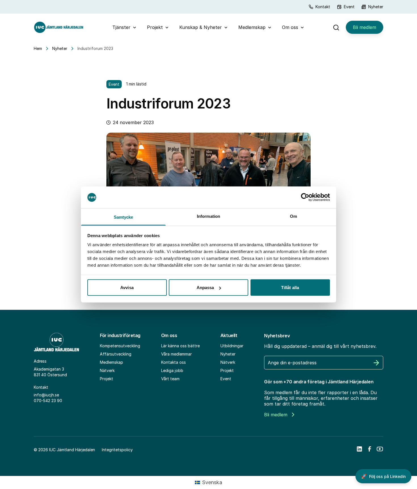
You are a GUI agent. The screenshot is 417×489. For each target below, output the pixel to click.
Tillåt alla (290, 287)
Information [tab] (208, 216)
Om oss (290, 27)
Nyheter (375, 6)
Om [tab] (293, 216)
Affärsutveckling (115, 354)
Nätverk (107, 370)
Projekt (155, 27)
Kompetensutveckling (120, 345)
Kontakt (322, 6)
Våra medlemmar (176, 354)
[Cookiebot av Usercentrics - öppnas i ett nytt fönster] (305, 197)
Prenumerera (376, 362)
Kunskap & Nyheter (200, 27)
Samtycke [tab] (123, 216)
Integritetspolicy (117, 449)
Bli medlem (364, 27)
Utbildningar (231, 345)
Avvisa (127, 287)
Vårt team (170, 378)
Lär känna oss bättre (180, 345)
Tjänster (121, 27)
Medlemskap (252, 27)
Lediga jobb (172, 370)
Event (349, 6)
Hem (38, 48)
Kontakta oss (173, 362)
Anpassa (205, 287)
